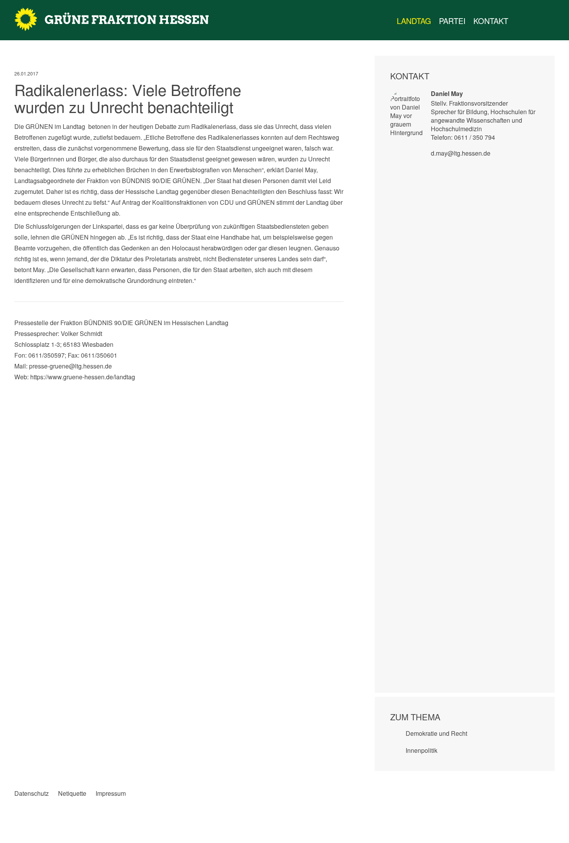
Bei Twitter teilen (36, 390)
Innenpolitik (421, 750)
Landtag (414, 20)
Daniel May (447, 93)
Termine (535, 21)
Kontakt (490, 20)
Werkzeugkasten (520, 21)
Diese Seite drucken (338, 390)
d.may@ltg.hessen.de (460, 153)
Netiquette (72, 793)
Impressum (111, 793)
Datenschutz (31, 793)
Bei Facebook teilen (20, 390)
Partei (452, 20)
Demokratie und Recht (436, 733)
